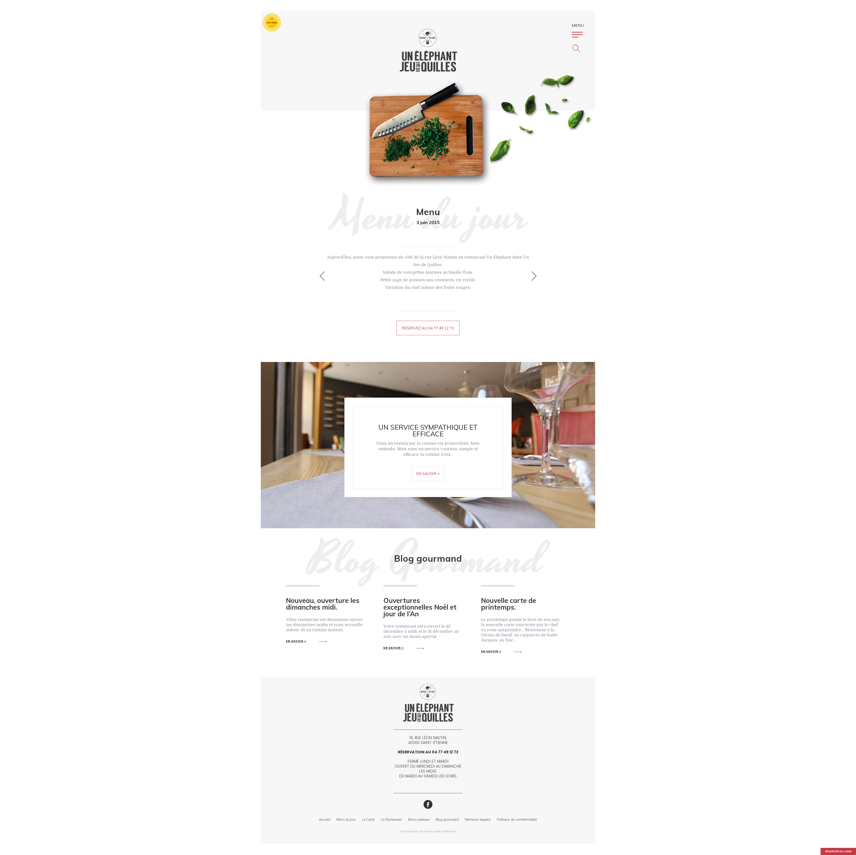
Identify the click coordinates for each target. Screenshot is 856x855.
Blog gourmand (447, 820)
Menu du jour (346, 820)
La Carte (368, 820)
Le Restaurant (391, 820)
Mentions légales (478, 820)
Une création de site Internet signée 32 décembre (428, 831)
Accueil (324, 820)
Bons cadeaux (419, 820)
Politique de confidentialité (517, 820)
